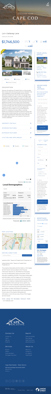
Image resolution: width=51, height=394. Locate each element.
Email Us (7, 342)
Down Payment (40, 234)
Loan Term (39, 223)
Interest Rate (40, 239)
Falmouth (23, 299)
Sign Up (7, 340)
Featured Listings (30, 336)
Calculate (42, 246)
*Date (38, 157)
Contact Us (40, 141)
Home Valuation (9, 353)
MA (12, 299)
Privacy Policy (39, 123)
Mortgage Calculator (10, 355)
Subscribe (42, 127)
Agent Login (30, 390)
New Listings (29, 338)
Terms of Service (42, 209)
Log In (7, 338)
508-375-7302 (48, 3)
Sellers (7, 351)
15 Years (40, 226)
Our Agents (29, 353)
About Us (28, 349)
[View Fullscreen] (4, 240)
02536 (28, 299)
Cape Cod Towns (30, 340)
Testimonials (29, 355)
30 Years (45, 223)
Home (3, 299)
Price (38, 229)
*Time (38, 163)
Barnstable (17, 299)
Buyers (7, 349)
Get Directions (27, 255)
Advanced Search (30, 342)
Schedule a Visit (46, 141)
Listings (8, 299)
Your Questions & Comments (41, 169)
